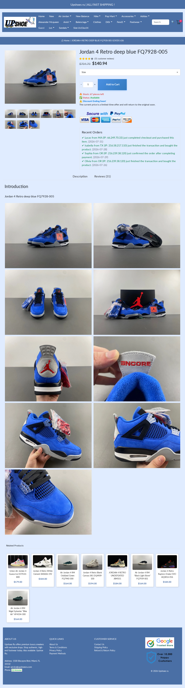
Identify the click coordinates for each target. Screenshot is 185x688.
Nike (96, 16)
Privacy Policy (55, 651)
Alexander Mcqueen (48, 22)
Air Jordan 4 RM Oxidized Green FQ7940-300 (67, 576)
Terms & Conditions (58, 648)
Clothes (97, 22)
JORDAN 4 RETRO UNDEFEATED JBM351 (117, 576)
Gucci (41, 28)
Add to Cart (113, 84)
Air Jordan (64, 16)
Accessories (128, 16)
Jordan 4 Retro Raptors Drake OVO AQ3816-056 (167, 574)
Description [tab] (80, 176)
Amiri (66, 22)
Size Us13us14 (80, 28)
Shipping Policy (101, 648)
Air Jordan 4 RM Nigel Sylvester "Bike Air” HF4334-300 (18, 611)
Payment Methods (57, 654)
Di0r (108, 22)
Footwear (135, 22)
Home (41, 16)
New (51, 16)
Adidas (143, 16)
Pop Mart (110, 16)
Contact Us (99, 645)
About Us (53, 645)
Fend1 (120, 22)
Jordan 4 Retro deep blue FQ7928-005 (29, 196)
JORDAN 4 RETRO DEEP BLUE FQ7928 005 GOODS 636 (98, 41)
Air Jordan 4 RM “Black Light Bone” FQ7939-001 (142, 576)
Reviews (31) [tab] (102, 176)
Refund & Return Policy (104, 651)
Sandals (63, 28)
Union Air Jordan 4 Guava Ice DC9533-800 (18, 574)
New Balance (82, 16)
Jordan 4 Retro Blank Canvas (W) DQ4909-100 (92, 576)
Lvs (50, 28)
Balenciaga (81, 22)
